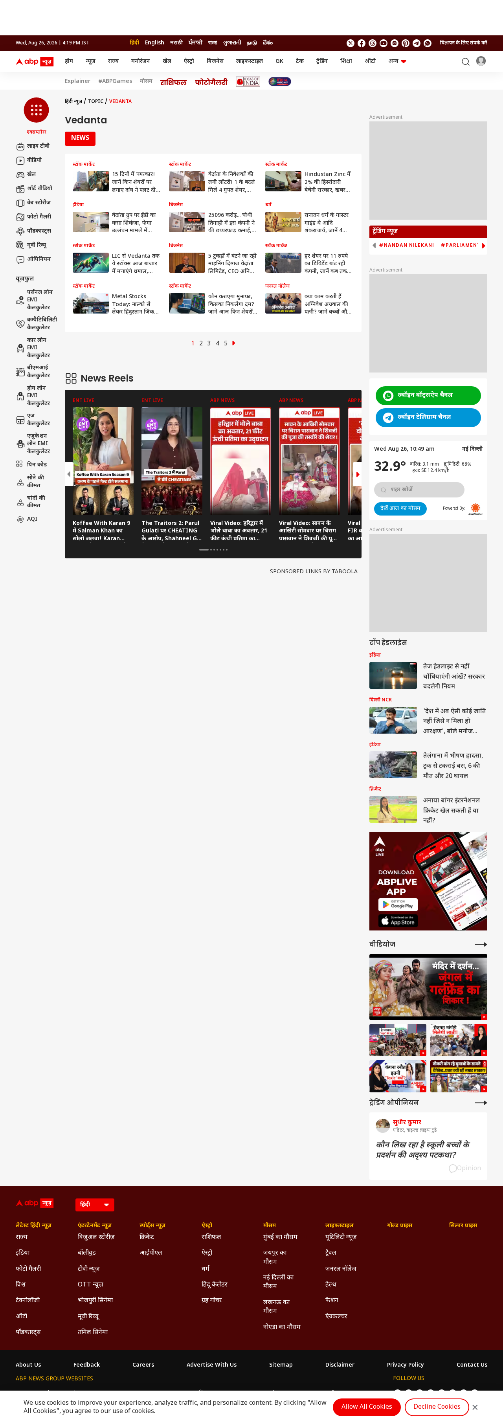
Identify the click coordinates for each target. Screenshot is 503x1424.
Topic (95, 102)
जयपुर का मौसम (274, 1257)
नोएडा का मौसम (282, 1327)
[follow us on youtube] (383, 43)
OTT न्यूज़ (90, 1285)
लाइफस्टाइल (249, 61)
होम (69, 61)
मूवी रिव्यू (36, 245)
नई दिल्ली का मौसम (278, 1282)
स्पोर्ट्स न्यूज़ (152, 1226)
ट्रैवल (330, 1253)
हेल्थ (330, 1285)
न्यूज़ (90, 61)
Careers (143, 1365)
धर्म (205, 1269)
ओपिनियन (39, 259)
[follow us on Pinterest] (405, 43)
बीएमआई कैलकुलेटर (38, 372)
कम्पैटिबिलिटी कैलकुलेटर (42, 324)
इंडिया (22, 1253)
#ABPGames (115, 81)
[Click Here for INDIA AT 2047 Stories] (280, 81)
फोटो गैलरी (39, 217)
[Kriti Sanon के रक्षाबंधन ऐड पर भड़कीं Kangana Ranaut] (397, 1076)
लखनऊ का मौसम (276, 1307)
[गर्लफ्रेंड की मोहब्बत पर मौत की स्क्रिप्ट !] (428, 987)
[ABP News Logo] (36, 61)
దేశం (268, 43)
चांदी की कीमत (36, 502)
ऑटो (370, 61)
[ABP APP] (398, 904)
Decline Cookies (437, 1407)
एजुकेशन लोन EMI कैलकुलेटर (38, 444)
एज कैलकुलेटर (38, 420)
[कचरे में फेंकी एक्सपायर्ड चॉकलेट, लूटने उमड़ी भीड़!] (397, 1040)
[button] (36, 116)
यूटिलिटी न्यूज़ (341, 1237)
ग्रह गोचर (212, 1301)
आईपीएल (151, 1253)
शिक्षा (346, 61)
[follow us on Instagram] (394, 43)
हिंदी (134, 43)
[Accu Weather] (475, 509)
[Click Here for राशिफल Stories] (173, 81)
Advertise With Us (212, 1365)
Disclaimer (339, 1365)
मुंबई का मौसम (280, 1237)
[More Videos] (481, 944)
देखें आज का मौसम (400, 508)
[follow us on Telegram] (416, 43)
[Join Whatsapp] (427, 43)
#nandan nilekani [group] (406, 245)
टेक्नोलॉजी (28, 1301)
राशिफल (211, 1237)
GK (279, 61)
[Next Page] (233, 344)
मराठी (176, 43)
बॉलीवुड (87, 1253)
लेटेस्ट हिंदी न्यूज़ (33, 1226)
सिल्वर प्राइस (463, 1226)
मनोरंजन (140, 61)
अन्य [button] (393, 61)
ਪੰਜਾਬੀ (195, 43)
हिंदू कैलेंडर (215, 1285)
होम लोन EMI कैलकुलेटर (38, 396)
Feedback (86, 1365)
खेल (167, 61)
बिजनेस (215, 61)
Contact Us (472, 1365)
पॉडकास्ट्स (39, 231)
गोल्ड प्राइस (399, 1226)
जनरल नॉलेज (340, 1269)
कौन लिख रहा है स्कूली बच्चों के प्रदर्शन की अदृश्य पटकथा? (422, 1150)
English (154, 43)
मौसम (146, 81)
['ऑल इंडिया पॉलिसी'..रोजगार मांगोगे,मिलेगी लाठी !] (458, 1040)
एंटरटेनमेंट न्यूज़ (95, 1226)
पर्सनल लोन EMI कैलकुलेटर (40, 300)
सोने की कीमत (35, 482)
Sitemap (281, 1365)
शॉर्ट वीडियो (39, 189)
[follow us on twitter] (350, 43)
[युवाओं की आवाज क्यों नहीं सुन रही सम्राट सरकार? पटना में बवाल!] (458, 1076)
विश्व (21, 1285)
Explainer (77, 81)
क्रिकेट (147, 1237)
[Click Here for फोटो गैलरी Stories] (211, 81)
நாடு (252, 43)
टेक (300, 61)
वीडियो (34, 160)
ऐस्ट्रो (189, 61)
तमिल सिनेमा (93, 1333)
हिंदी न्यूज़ (73, 102)
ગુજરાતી (232, 43)
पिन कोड (37, 464)
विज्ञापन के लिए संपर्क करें (463, 43)
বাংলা (212, 43)
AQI (32, 519)
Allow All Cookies (366, 1407)
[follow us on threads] (372, 43)
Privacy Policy (405, 1365)
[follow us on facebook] (361, 43)
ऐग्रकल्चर (336, 1317)
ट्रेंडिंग (322, 61)
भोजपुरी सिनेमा (95, 1301)
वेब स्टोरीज (39, 203)
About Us (28, 1365)
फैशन (331, 1301)
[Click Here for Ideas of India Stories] (248, 81)
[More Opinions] (481, 1103)
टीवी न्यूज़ (89, 1269)
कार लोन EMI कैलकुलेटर (38, 348)
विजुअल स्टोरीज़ (96, 1237)
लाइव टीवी (38, 146)
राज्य (113, 61)
